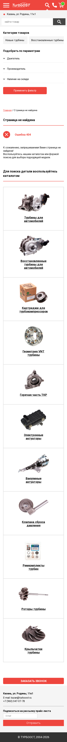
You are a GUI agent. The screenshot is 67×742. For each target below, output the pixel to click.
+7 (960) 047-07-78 (14, 701)
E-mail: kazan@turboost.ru (17, 697)
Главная (7, 110)
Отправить (33, 723)
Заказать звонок (34, 681)
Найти (59, 21)
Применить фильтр (25, 90)
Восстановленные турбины (47, 40)
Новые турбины (14, 40)
